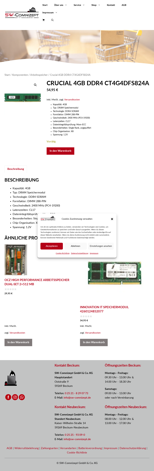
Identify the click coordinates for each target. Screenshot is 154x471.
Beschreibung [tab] (15, 169)
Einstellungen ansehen (101, 246)
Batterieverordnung (90, 448)
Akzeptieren (52, 246)
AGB (124, 5)
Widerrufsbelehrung (26, 448)
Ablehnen (75, 246)
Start (45, 5)
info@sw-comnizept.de (77, 397)
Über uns (58, 5)
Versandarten (68, 448)
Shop (94, 5)
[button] (112, 219)
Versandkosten (72, 99)
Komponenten (20, 75)
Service (77, 5)
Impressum (94, 253)
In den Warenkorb (60, 151)
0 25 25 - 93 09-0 (75, 435)
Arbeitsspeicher (39, 75)
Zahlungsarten (50, 448)
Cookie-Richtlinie (62, 253)
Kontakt (111, 5)
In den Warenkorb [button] (18, 342)
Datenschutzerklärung (79, 253)
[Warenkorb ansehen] (43, 20)
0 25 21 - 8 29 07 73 (76, 393)
